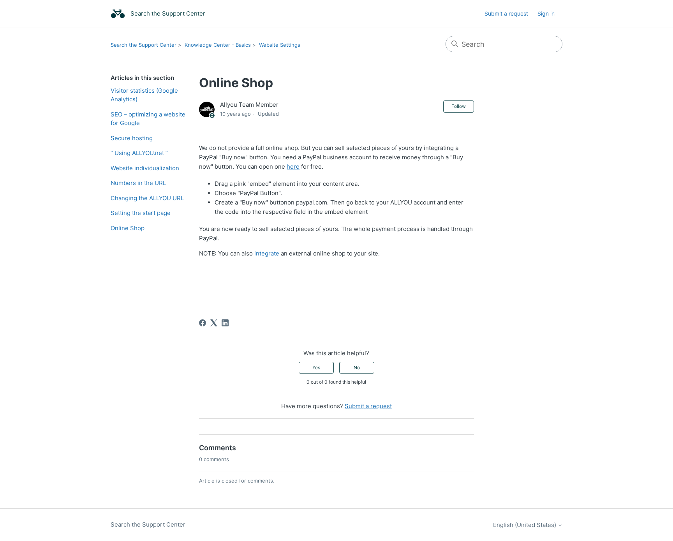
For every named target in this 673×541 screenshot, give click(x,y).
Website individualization (145, 168)
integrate (266, 253)
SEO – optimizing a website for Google (148, 119)
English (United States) (525, 525)
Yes (316, 367)
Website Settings (279, 45)
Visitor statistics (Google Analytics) (144, 95)
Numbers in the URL (138, 183)
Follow (458, 106)
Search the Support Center (143, 45)
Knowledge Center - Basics (218, 45)
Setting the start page (141, 213)
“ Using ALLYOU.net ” (139, 153)
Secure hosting (132, 138)
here (293, 166)
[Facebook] (202, 322)
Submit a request (506, 13)
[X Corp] (213, 322)
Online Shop (127, 228)
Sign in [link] (546, 13)
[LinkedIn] (225, 322)
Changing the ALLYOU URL (147, 198)
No (357, 367)
